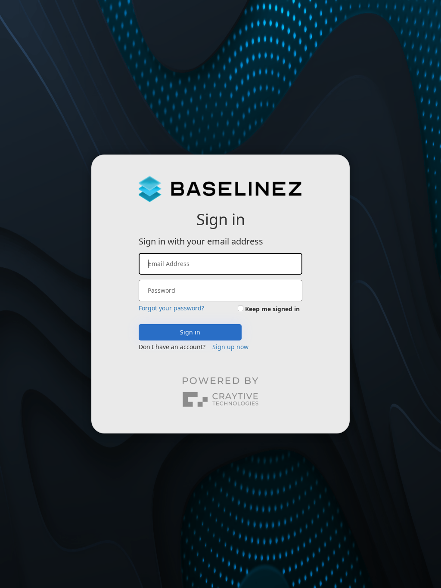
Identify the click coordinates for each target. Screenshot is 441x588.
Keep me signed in (272, 309)
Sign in (190, 332)
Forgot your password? (171, 308)
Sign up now (230, 347)
